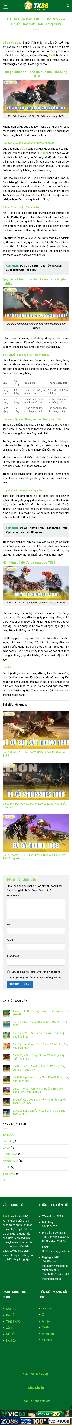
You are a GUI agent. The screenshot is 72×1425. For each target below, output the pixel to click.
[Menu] (5, 6)
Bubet (6, 1348)
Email (11, 940)
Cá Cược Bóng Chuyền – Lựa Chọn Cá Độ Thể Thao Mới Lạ (39, 1112)
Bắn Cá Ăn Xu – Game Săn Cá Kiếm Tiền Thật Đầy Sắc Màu (39, 1035)
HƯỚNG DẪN (10, 1154)
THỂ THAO (9, 1173)
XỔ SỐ (6, 1180)
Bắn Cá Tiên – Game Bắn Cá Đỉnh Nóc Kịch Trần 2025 (40, 1024)
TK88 (52, 55)
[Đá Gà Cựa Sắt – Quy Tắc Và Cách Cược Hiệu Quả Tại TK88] (36, 730)
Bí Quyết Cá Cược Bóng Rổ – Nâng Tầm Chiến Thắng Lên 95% (39, 1101)
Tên (10, 924)
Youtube (47, 1339)
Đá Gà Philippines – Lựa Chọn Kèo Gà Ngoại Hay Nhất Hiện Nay (41, 1079)
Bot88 (6, 1357)
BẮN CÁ (7, 1134)
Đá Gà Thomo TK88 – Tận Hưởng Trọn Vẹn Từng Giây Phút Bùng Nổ (38, 1090)
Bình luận (13, 895)
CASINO (7, 1141)
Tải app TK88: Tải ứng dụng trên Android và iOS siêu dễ (41, 1013)
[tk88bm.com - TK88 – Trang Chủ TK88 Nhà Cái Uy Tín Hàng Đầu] (36, 6)
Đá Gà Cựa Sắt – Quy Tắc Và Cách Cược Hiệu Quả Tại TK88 (39, 1057)
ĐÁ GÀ (6, 1147)
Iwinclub (8, 1361)
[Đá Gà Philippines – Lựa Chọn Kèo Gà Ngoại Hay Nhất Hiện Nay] (36, 781)
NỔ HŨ (6, 1167)
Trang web (13, 956)
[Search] (68, 6)
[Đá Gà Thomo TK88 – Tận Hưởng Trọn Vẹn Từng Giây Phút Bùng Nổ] (36, 833)
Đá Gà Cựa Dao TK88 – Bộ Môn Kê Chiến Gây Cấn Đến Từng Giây (39, 1068)
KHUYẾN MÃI (10, 1160)
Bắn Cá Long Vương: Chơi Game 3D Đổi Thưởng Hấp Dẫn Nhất (40, 1046)
